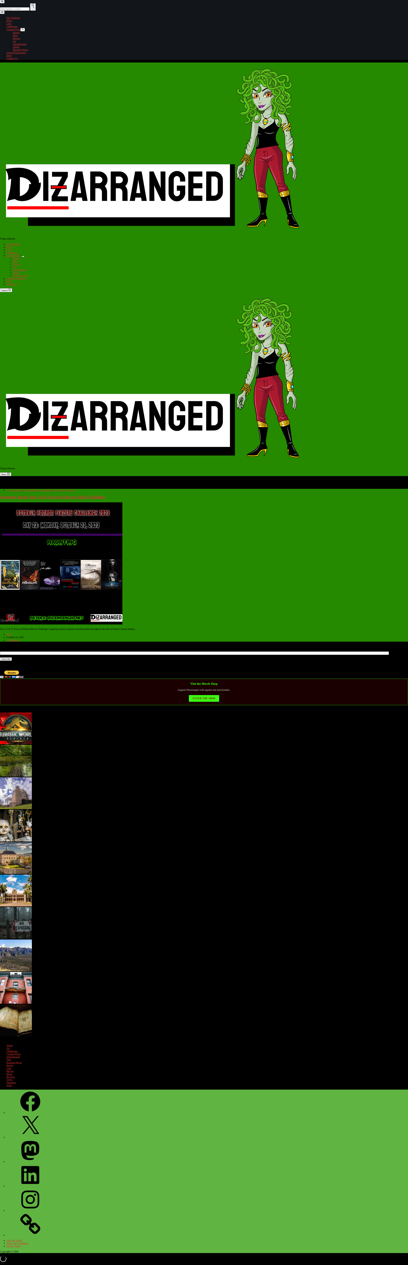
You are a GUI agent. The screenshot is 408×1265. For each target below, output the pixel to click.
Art (14, 267)
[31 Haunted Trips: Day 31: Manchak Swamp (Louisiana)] (16, 775)
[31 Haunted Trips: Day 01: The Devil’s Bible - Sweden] (16, 1035)
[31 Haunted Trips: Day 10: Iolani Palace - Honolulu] (16, 905)
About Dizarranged (16, 278)
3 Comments (12, 640)
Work (9, 1085)
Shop (9, 281)
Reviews (10, 1077)
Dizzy (9, 247)
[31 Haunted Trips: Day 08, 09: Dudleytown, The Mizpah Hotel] (16, 938)
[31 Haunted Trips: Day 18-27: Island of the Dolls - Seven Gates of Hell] (16, 840)
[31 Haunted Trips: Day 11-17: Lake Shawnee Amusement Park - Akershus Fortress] (16, 873)
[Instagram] (30, 1210)
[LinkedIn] (30, 1186)
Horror (16, 258)
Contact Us (12, 284)
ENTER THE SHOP (204, 698)
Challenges (12, 252)
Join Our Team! (14, 1240)
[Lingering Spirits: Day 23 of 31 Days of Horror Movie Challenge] (61, 623)
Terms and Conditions (17, 1243)
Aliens (16, 272)
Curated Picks (13, 255)
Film (15, 261)
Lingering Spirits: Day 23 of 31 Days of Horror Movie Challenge (52, 497)
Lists (8, 250)
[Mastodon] (30, 1161)
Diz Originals (13, 244)
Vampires (11, 1082)
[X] (30, 1137)
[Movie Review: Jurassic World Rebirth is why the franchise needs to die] (16, 743)
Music (9, 1074)
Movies (16, 264)
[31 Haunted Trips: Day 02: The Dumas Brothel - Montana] (16, 1003)
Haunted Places (20, 275)
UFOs (9, 1079)
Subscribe (6, 659)
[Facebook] (30, 1112)
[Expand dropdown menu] (23, 256)
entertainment (19, 270)
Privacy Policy (13, 1246)
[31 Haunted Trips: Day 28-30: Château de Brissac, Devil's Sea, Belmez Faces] (16, 808)
